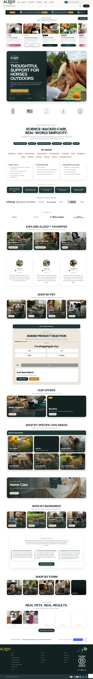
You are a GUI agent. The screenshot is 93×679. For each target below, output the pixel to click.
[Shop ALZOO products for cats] (36, 309)
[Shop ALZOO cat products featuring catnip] (76, 520)
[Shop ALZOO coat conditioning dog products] (72, 461)
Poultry (65, 662)
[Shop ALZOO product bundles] (66, 406)
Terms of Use (14, 666)
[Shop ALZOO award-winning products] (46, 241)
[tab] (25, 98)
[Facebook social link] (4, 6)
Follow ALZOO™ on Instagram (46, 630)
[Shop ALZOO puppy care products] (20, 444)
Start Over (34, 379)
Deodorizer (43, 659)
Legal (12, 652)
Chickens (61, 355)
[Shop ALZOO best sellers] (19, 241)
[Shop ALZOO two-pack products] (26, 406)
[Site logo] (9, 2)
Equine (65, 652)
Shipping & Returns (15, 659)
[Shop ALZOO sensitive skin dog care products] (72, 444)
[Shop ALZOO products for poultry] (56, 309)
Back (17, 365)
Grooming (66, 655)
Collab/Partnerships (15, 662)
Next (49, 365)
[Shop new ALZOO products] (73, 241)
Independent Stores (15, 657)
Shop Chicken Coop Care (19, 90)
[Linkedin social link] (12, 6)
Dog (29, 351)
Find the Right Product (46, 326)
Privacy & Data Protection (16, 664)
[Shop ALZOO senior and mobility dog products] (46, 461)
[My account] (80, 6)
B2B (12, 655)
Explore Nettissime (78, 639)
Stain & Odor (66, 657)
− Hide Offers (83, 18)
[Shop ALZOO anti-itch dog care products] (46, 444)
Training (42, 655)
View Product (22, 379)
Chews (42, 652)
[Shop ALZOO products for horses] (76, 309)
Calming (42, 657)
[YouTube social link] (9, 6)
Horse (29, 355)
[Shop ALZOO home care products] (46, 487)
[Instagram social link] (7, 6)
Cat (62, 351)
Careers (13, 669)
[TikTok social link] (14, 6)
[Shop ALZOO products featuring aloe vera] (16, 520)
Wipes (42, 662)
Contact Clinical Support (46, 564)
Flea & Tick (66, 659)
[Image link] (5, 649)
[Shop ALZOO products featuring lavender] (56, 520)
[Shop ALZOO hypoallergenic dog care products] (20, 461)
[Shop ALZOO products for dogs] (16, 309)
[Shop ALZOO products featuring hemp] (36, 520)
